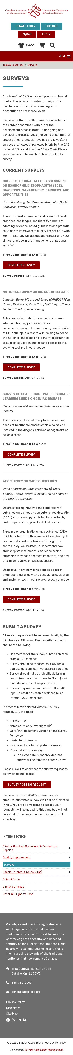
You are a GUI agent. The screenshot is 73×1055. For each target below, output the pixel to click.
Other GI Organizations (18, 894)
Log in (46, 34)
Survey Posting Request (27, 784)
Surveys (32, 65)
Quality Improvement (17, 857)
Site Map (12, 1013)
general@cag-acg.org (26, 991)
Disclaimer (13, 1008)
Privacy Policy (15, 1002)
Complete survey (21, 265)
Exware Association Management (44, 1049)
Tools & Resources (13, 65)
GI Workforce (11, 879)
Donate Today (25, 26)
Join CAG (51, 26)
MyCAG (27, 34)
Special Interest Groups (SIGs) (22, 872)
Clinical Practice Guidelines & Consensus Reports (30, 848)
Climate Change (13, 886)
